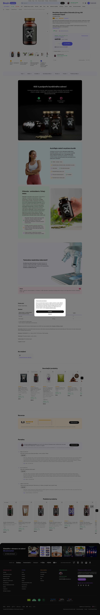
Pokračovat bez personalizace (41, 300)
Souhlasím (50, 311)
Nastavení (50, 314)
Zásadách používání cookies (51, 307)
